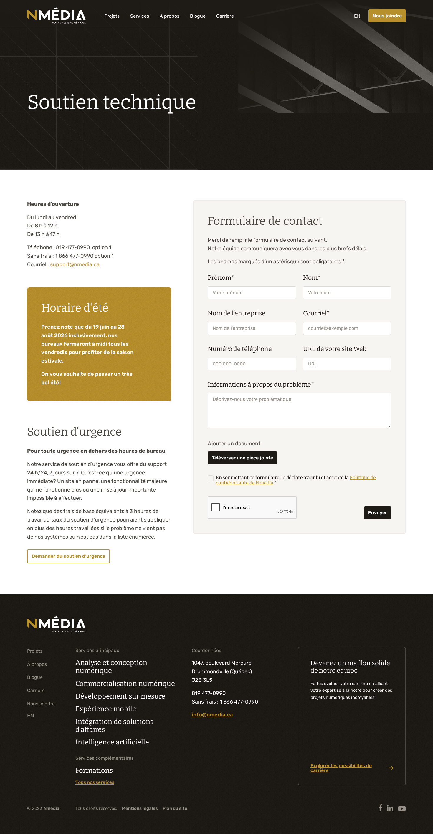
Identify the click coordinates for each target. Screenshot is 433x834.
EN (357, 16)
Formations (94, 770)
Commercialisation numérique (125, 683)
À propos (169, 16)
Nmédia (52, 808)
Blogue (198, 16)
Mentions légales (140, 808)
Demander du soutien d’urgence (68, 556)
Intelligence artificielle (112, 742)
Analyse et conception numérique (111, 666)
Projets (112, 16)
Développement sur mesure (120, 696)
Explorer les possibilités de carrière (341, 768)
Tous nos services (94, 782)
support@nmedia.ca (75, 264)
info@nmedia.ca (212, 714)
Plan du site (175, 808)
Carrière (225, 16)
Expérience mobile (105, 709)
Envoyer (377, 512)
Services (139, 16)
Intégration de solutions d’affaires (114, 725)
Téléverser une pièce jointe (242, 458)
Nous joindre (387, 16)
